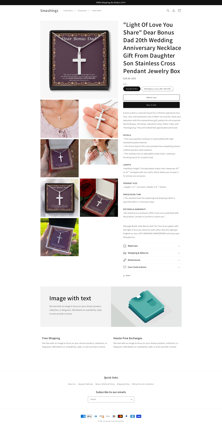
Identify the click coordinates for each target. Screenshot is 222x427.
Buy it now (151, 105)
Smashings (106, 421)
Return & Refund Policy (105, 384)
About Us (72, 384)
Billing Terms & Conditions (143, 384)
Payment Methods (85, 384)
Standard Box (132, 89)
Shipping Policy (123, 384)
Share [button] (128, 275)
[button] (69, 10)
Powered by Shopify (117, 421)
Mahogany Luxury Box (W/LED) (157, 89)
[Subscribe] (131, 399)
